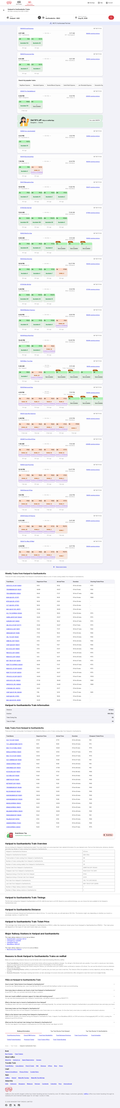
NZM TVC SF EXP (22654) (14, 672)
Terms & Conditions (11, 1072)
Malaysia (30, 1084)
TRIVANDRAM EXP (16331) (13, 589)
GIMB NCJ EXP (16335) (12, 641)
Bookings (92, 2)
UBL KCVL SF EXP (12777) (13, 625)
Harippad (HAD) (12, 942)
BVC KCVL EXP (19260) (13, 649)
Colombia (54, 1084)
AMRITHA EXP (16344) (12, 779)
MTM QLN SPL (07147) (12, 601)
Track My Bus (9, 1066)
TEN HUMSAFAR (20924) (13, 593)
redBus (7, 1078)
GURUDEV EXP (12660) (13, 621)
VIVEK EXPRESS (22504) (13, 827)
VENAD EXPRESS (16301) (13, 763)
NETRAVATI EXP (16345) (13, 783)
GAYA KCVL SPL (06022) (13, 680)
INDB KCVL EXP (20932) (13, 656)
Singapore (22, 1084)
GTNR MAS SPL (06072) (13, 688)
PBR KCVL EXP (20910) (13, 652)
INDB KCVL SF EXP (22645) (14, 668)
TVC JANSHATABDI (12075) (14, 744)
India (6, 1084)
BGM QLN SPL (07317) (12, 597)
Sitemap (43, 1066)
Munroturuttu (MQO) (14, 949)
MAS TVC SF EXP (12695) (13, 756)
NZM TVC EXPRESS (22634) (14, 664)
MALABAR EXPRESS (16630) (14, 811)
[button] (39, 17)
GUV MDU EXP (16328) (12, 775)
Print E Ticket (30, 1066)
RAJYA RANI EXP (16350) (13, 791)
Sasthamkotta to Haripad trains (23, 835)
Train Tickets (19, 1054)
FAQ (37, 1066)
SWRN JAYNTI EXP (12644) (14, 617)
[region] (60, 38)
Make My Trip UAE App (38, 1078)
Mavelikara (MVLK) (13, 944)
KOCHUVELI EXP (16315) (13, 771)
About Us (8, 1060)
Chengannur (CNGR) (14, 941)
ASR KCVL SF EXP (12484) (14, 585)
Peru (60, 1084)
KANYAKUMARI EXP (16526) (14, 799)
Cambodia (45, 1084)
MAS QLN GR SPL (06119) (13, 700)
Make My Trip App (23, 1078)
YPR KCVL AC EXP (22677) (14, 676)
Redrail (14, 1078)
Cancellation (20, 1066)
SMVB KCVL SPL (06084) (13, 684)
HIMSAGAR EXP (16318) (13, 633)
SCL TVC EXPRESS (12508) (14, 613)
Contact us (16, 1060)
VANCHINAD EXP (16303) (13, 767)
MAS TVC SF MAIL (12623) (14, 748)
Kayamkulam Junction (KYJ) (16, 939)
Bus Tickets (9, 1054)
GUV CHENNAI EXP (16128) (14, 760)
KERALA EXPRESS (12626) (13, 752)
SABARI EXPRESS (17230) (13, 823)
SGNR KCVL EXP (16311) (13, 629)
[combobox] (22, 17)
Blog (55, 1066)
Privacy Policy (24, 1072)
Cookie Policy (34, 1072)
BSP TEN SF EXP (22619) (13, 660)
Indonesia (13, 1084)
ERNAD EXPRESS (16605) (13, 807)
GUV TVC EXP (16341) (12, 740)
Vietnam (37, 1084)
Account (110, 2)
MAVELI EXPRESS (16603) (13, 803)
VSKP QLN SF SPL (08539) (14, 692)
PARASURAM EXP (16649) (13, 815)
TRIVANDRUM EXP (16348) (14, 787)
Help (101, 2)
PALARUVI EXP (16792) (13, 819)
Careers (38, 1060)
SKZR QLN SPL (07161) (12, 696)
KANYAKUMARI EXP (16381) (14, 795)
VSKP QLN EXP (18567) (13, 645)
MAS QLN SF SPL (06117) (13, 609)
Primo (61, 1066)
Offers (50, 1066)
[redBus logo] (9, 2)
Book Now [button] (109, 835)
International (68, 1084)
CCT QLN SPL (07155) (12, 605)
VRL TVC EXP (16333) (12, 637)
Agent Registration (28, 1060)
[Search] (111, 17)
